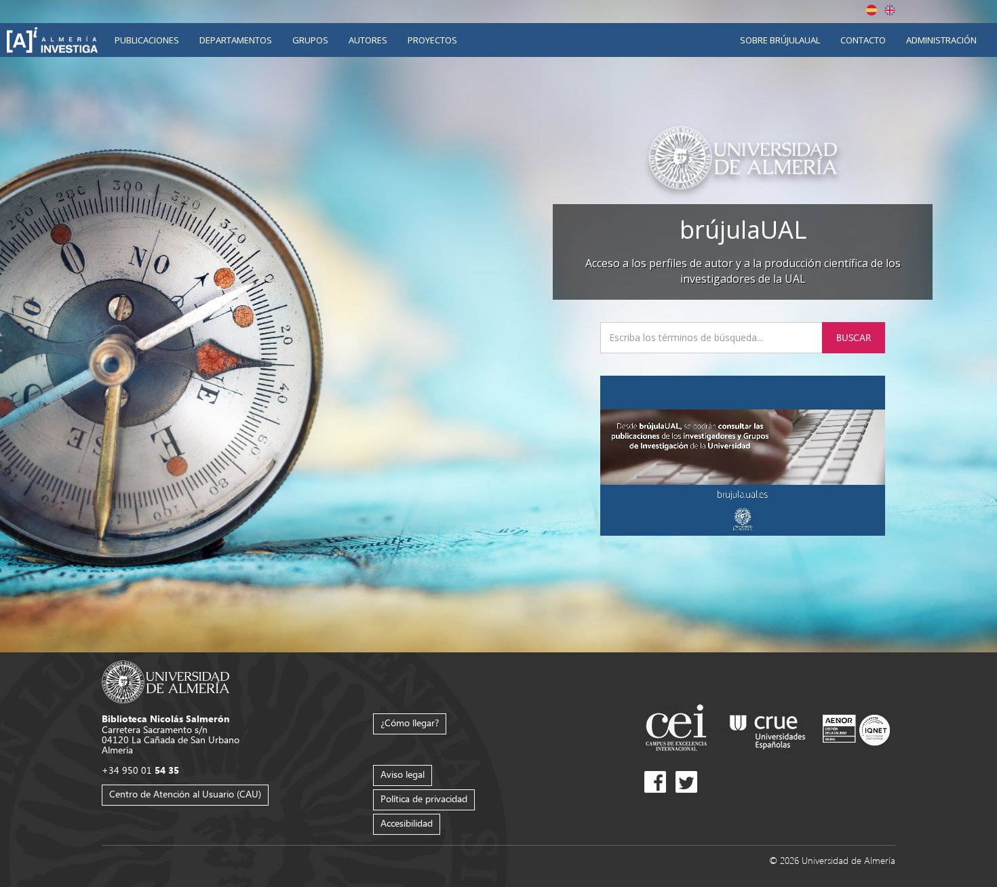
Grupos (310, 40)
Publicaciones (147, 40)
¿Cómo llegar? (409, 722)
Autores (368, 40)
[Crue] (767, 729)
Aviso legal (402, 774)
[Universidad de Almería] (166, 681)
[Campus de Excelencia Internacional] (678, 729)
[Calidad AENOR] (856, 729)
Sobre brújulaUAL (780, 40)
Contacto (863, 40)
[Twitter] (686, 782)
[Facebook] (655, 782)
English (889, 10)
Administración (941, 40)
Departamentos (235, 40)
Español (871, 10)
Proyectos (432, 40)
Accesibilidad (406, 822)
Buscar (853, 337)
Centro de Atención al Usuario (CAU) (185, 793)
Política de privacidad (423, 798)
